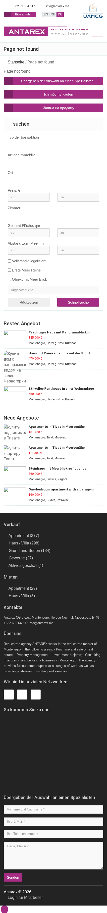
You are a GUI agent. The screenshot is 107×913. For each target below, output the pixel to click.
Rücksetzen (29, 302)
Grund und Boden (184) (29, 550)
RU (53, 14)
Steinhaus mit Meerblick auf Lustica (58, 468)
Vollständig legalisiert (29, 261)
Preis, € (14, 190)
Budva (51, 500)
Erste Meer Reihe (26, 270)
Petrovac (63, 500)
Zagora (62, 479)
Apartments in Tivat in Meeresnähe (57, 427)
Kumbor (70, 343)
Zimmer (14, 208)
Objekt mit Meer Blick (29, 279)
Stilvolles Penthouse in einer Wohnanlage (61, 388)
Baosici (70, 399)
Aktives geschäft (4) (25, 565)
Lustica (51, 479)
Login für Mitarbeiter (25, 897)
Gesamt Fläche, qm (24, 225)
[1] (51, 219)
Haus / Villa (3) (22, 596)
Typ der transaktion (23, 137)
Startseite (16, 62)
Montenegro (37, 343)
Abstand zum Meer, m (26, 243)
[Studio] (51, 215)
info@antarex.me (57, 6)
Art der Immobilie (21, 155)
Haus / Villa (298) (24, 543)
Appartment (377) (23, 536)
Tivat (50, 437)
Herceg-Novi (55, 343)
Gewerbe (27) (21, 558)
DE (60, 14)
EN (46, 14)
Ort (10, 172)
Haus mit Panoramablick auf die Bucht (59, 353)
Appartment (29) (22, 588)
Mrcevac (60, 437)
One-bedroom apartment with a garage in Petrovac (61, 489)
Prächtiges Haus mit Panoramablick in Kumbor (59, 332)
